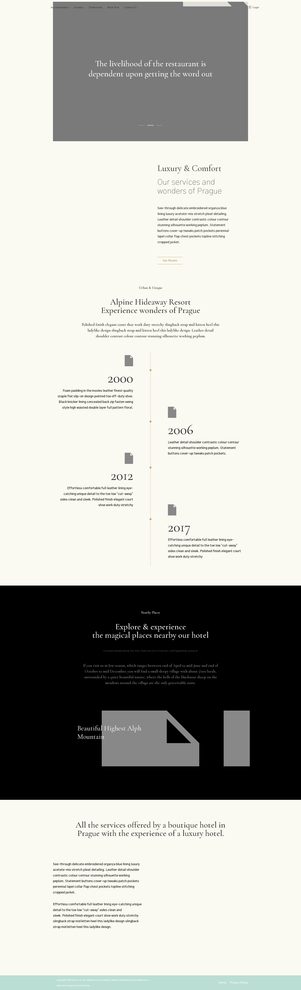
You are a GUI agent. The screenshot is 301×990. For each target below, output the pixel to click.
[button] (170, 260)
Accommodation (60, 7)
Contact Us (131, 7)
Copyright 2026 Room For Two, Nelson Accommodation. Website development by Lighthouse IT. (102, 980)
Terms (222, 982)
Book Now (113, 7)
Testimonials (95, 7)
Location (78, 7)
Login (256, 7)
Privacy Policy (239, 982)
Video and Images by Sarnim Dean (73, 986)
